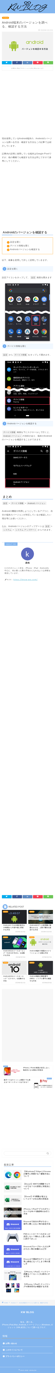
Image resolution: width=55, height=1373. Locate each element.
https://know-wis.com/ (25, 579)
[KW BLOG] (27, 11)
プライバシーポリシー (15, 1356)
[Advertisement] (27, 105)
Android (5, 18)
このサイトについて (14, 1350)
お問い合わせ (11, 1343)
